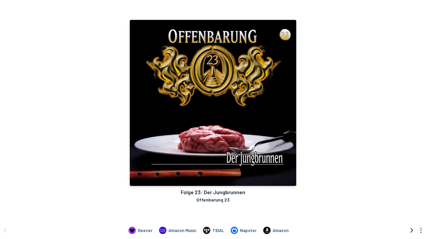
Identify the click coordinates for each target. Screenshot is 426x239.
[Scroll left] (5, 230)
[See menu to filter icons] (421, 230)
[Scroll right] (411, 230)
